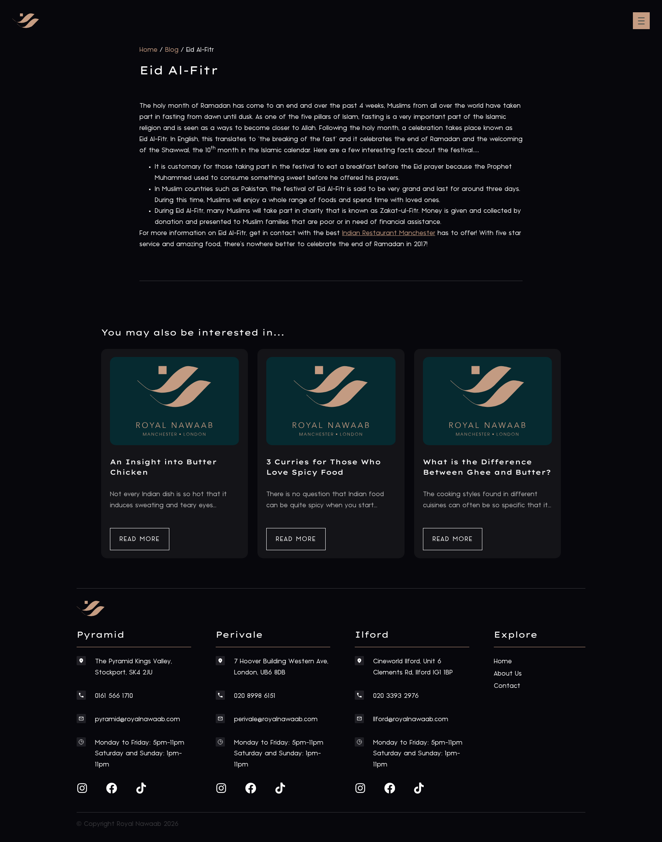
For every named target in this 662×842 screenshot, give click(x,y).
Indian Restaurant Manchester (388, 233)
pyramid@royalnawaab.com (137, 719)
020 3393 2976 (396, 696)
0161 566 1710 (114, 696)
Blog (172, 50)
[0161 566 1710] (81, 695)
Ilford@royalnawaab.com (410, 719)
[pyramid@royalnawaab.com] (81, 718)
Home (148, 50)
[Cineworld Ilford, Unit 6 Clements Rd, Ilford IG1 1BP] (359, 660)
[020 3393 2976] (359, 695)
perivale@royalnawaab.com (276, 719)
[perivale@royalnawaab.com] (220, 718)
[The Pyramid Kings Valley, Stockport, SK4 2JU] (81, 660)
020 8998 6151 (254, 696)
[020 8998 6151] (220, 695)
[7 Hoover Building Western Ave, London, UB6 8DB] (220, 660)
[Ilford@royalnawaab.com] (359, 718)
